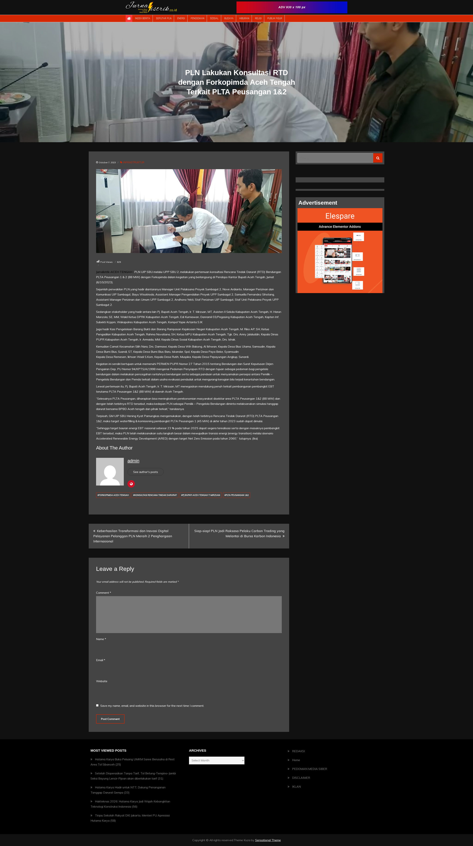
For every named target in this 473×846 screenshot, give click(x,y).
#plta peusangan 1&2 (236, 495)
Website (101, 681)
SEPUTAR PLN (163, 18)
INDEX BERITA (142, 18)
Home (296, 760)
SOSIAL (214, 18)
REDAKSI (298, 751)
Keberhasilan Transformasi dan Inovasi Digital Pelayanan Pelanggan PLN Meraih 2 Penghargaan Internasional (132, 536)
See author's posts (145, 472)
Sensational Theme (268, 840)
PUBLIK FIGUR (274, 18)
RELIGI (258, 18)
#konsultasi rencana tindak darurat (155, 495)
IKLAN (296, 786)
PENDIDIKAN (197, 18)
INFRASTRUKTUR (133, 162)
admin (133, 460)
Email (100, 660)
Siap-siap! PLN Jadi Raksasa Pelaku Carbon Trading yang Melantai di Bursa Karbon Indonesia (239, 533)
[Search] (377, 158)
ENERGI (181, 18)
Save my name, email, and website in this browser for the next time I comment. (152, 705)
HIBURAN (244, 18)
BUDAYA (229, 18)
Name (101, 639)
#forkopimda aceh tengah (113, 495)
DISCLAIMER (301, 778)
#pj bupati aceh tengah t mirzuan (200, 495)
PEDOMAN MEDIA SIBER (309, 769)
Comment (103, 592)
